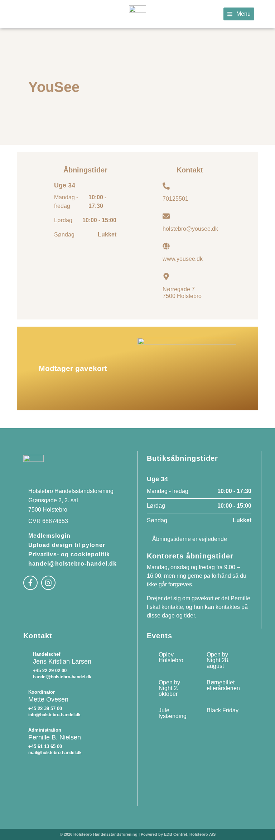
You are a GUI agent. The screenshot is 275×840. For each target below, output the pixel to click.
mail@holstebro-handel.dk (55, 752)
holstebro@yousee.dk (190, 229)
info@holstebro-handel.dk (54, 714)
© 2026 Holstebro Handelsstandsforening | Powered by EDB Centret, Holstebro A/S (138, 834)
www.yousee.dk (183, 259)
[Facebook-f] (30, 583)
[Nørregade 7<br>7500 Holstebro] (166, 276)
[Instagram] (48, 583)
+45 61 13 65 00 (45, 746)
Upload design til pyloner (66, 545)
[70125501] (166, 186)
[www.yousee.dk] (166, 246)
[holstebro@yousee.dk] (166, 216)
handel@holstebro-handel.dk (72, 564)
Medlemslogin (49, 536)
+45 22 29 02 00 (50, 670)
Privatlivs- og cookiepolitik (69, 554)
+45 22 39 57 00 (45, 708)
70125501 (175, 199)
